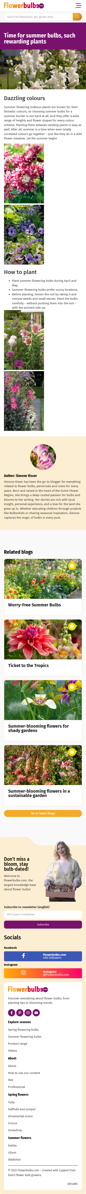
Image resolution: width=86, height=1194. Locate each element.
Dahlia (12, 1145)
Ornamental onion (20, 1116)
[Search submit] (77, 17)
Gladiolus (14, 1159)
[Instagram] (28, 1012)
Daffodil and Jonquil (21, 1109)
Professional (16, 1087)
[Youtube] (36, 1012)
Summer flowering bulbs (24, 1036)
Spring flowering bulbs (23, 1029)
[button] (78, 5)
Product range (17, 1043)
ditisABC (72, 1184)
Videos (12, 1050)
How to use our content (24, 1073)
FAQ (10, 1080)
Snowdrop (15, 1130)
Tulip (11, 1102)
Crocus (12, 1123)
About (12, 1066)
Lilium (12, 1152)
